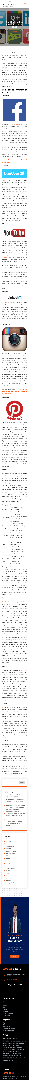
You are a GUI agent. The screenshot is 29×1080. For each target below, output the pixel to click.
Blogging (8, 841)
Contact (5, 1009)
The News (8, 880)
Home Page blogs (10, 868)
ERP (7, 856)
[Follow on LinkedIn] (10, 1073)
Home (4, 1002)
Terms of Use (6, 1015)
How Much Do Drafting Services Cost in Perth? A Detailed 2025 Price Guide (15, 815)
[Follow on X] (7, 1073)
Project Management (8, 1030)
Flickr (25, 670)
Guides (8, 865)
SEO (7, 875)
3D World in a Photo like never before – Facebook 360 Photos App (14, 391)
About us (5, 1003)
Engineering (6, 1023)
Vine (3, 707)
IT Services (6, 1024)
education (8, 848)
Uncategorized (17, 29)
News (7, 873)
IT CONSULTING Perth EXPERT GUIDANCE (13, 1043)
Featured (8, 858)
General (8, 863)
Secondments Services (9, 1028)
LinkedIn (5, 302)
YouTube (4, 257)
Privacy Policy (6, 1011)
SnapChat (4, 602)
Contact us (15, 956)
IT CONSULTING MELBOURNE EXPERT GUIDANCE (13, 1055)
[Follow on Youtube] (13, 1073)
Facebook (16, 124)
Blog (7, 839)
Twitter (4, 180)
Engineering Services (11, 851)
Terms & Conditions (8, 1013)
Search (22, 782)
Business (8, 843)
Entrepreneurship (10, 853)
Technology (9, 878)
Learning (8, 870)
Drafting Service (10, 846)
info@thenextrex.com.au (13, 979)
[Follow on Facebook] (5, 1073)
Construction (6, 1026)
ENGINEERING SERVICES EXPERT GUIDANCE (14, 1042)
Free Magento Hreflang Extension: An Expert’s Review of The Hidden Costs (15, 801)
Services (5, 1005)
